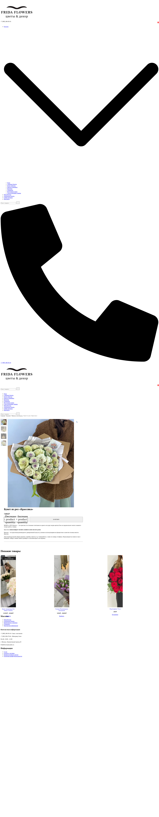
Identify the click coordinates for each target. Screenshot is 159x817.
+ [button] (22, 519)
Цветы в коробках (12, 187)
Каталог (6, 26)
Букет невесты (11, 185)
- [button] (10, 519)
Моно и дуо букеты (17, 415)
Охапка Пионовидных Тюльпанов (61, 609)
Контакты (7, 199)
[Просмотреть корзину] (2, 24)
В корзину (56, 519)
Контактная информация (11, 625)
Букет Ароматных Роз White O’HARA (8, 609)
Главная (3, 415)
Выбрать (8, 616)
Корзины (9, 188)
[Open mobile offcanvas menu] (1, 364)
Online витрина (8, 197)
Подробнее (115, 614)
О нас (5, 651)
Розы (8, 182)
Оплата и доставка (9, 653)
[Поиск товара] (2, 2)
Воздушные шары (12, 191)
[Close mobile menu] (1, 391)
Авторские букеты (9, 196)
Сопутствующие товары (14, 193)
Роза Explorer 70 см (115, 609)
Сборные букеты (12, 184)
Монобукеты (7, 194)
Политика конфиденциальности (13, 656)
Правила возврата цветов (11, 654)
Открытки (10, 190)
